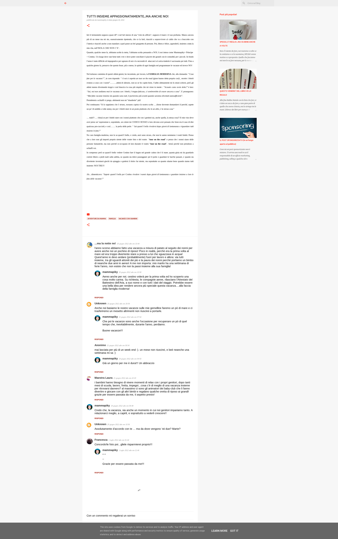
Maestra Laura (103, 377)
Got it (234, 530)
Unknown (100, 303)
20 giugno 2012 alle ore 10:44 (128, 244)
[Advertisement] (211, 52)
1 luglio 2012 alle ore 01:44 (119, 440)
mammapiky (110, 271)
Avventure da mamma (97, 218)
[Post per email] (88, 215)
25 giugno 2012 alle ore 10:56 (118, 424)
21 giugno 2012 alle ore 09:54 (118, 345)
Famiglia (112, 218)
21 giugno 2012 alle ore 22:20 (125, 378)
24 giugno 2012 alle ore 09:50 (130, 359)
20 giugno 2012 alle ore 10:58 (130, 272)
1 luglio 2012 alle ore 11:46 (129, 450)
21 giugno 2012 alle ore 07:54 (130, 317)
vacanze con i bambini (128, 218)
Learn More (219, 530)
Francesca (101, 439)
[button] (88, 25)
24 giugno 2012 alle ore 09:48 (122, 406)
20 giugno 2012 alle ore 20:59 (118, 304)
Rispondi (99, 298)
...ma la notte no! (105, 243)
